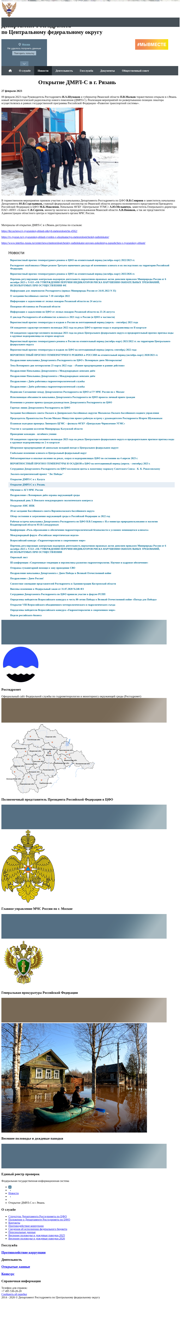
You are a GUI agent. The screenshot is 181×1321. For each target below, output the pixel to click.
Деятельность (64, 70)
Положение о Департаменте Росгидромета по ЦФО (39, 1219)
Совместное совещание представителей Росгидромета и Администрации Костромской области (63, 583)
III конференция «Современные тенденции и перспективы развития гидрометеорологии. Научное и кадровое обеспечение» (79, 562)
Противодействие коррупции (26, 1225)
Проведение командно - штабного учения (33, 434)
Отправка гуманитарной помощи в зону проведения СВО (42, 568)
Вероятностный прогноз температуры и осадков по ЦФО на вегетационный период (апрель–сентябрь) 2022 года (73, 349)
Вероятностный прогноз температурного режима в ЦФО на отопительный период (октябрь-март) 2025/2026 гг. (72, 274)
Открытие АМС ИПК (22, 505)
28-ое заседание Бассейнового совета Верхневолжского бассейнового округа (52, 511)
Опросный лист (19, 557)
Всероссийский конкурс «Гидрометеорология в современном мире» (48, 540)
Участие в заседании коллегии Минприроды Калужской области (46, 429)
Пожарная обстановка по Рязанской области (35, 306)
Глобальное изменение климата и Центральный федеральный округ (48, 453)
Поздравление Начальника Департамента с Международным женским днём (52, 371)
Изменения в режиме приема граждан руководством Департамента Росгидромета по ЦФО (61, 402)
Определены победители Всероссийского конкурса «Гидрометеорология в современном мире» (62, 610)
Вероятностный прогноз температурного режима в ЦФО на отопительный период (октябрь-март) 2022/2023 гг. (72, 260)
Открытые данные (15, 1266)
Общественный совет (135, 70)
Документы (107, 70)
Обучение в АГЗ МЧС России (26, 490)
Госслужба (86, 70)
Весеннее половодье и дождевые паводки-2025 (36, 1235)
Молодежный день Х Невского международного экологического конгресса (51, 500)
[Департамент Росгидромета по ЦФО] (10, 70)
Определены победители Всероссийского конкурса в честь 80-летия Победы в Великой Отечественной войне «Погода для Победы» (83, 599)
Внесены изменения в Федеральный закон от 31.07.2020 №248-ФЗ (47, 589)
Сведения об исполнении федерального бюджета (37, 1229)
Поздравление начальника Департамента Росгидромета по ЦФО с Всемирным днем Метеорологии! (66, 360)
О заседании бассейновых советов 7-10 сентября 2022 (40, 296)
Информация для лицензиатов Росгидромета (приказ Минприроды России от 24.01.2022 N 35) (63, 290)
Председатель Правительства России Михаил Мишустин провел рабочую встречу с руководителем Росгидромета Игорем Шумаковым (86, 418)
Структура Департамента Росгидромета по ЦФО (37, 1216)
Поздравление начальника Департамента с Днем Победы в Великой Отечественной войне (60, 573)
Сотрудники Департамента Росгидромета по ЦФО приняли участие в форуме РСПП (57, 594)
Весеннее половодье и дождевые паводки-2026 (36, 1238)
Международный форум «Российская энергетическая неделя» (44, 535)
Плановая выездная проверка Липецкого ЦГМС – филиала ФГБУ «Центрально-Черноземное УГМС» (67, 423)
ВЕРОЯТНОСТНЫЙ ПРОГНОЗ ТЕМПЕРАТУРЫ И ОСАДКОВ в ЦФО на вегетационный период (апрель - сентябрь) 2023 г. (80, 463)
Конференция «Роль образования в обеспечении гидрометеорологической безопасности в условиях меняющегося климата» (79, 530)
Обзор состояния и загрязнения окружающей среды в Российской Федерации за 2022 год (60, 516)
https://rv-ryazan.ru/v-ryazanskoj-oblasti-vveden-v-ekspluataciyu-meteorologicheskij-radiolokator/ (55, 237)
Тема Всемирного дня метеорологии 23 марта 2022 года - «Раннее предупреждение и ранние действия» (67, 365)
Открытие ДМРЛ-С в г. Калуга (27, 479)
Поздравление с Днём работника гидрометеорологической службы (47, 381)
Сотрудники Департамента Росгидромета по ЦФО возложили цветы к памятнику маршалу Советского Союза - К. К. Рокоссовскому (85, 469)
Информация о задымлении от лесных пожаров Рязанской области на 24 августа (55, 301)
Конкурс (7, 1274)
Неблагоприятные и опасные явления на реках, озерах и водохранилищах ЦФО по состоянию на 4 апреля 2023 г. (74, 458)
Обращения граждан (21, 80)
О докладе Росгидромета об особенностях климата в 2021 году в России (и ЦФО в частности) (62, 317)
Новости (43, 70)
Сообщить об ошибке (14, 1294)
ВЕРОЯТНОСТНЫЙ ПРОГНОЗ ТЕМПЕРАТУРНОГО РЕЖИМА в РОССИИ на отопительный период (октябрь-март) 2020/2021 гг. (84, 355)
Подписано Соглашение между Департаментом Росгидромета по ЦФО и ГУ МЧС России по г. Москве (67, 392)
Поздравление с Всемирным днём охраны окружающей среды (45, 495)
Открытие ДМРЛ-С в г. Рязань (27, 484)
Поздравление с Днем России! (27, 578)
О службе (25, 70)
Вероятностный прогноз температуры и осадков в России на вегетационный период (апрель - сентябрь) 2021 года (74, 322)
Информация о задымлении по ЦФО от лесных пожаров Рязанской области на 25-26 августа (62, 312)
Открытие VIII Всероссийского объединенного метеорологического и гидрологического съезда (62, 605)
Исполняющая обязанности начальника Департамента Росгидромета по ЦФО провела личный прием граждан (72, 397)
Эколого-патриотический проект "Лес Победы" (37, 474)
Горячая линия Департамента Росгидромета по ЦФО (40, 407)
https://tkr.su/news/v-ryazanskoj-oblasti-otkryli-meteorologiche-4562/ (39, 231)
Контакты (14, 1222)
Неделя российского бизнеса (26, 615)
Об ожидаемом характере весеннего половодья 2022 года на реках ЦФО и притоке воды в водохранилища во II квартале (78, 327)
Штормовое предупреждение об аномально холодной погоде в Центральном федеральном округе (64, 447)
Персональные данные (22, 1232)
